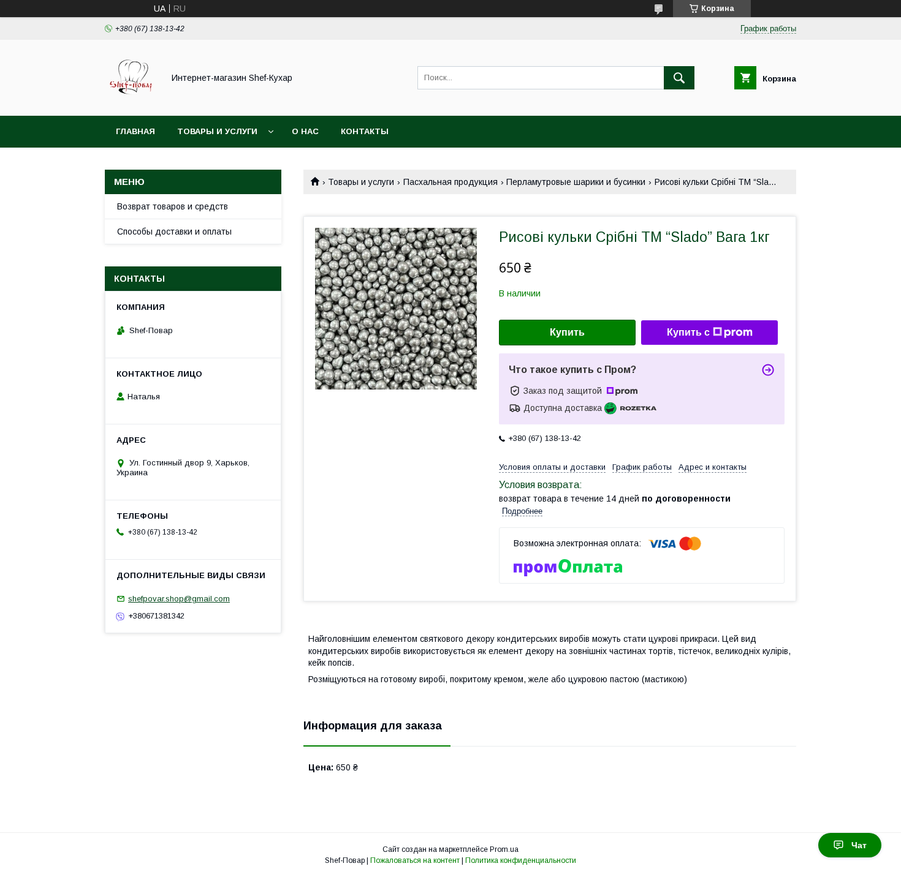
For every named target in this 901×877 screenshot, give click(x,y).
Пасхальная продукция (450, 182)
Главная (135, 131)
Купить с (688, 332)
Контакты (365, 131)
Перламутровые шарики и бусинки (575, 182)
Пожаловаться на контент (415, 860)
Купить (567, 332)
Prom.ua (504, 849)
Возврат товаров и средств (172, 206)
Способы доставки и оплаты (174, 231)
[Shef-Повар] (131, 100)
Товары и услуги (217, 131)
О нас (305, 131)
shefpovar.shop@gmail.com (179, 598)
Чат (859, 845)
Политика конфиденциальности (520, 860)
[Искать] (679, 77)
